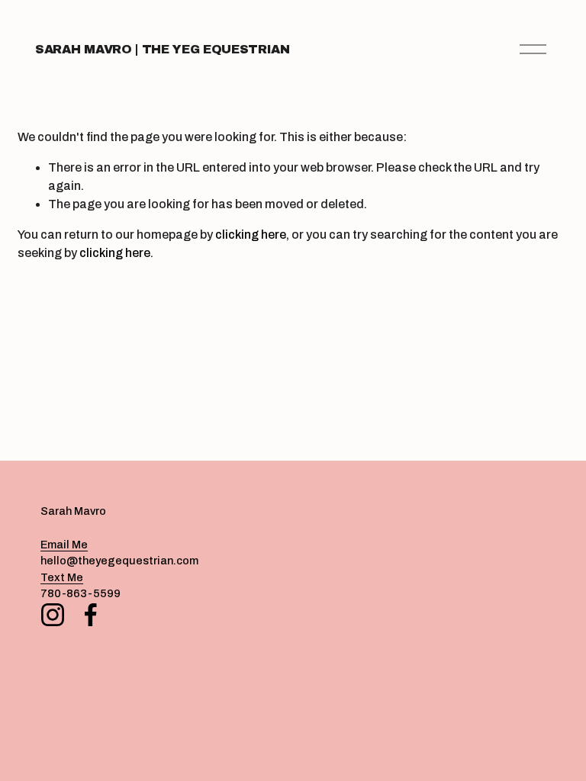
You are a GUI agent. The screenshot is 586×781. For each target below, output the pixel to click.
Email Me (64, 544)
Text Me (61, 577)
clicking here (250, 234)
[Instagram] (52, 615)
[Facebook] (91, 615)
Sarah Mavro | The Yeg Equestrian (162, 49)
